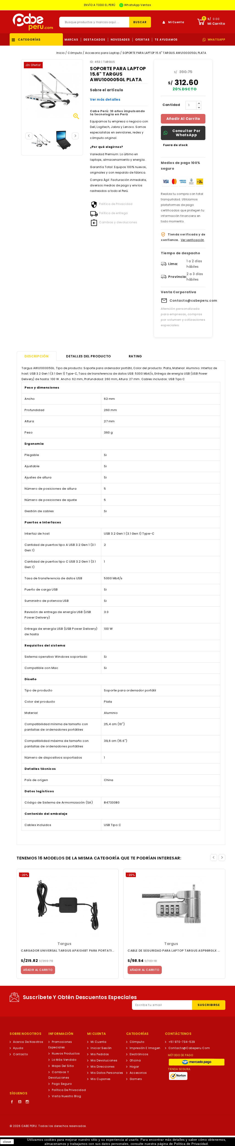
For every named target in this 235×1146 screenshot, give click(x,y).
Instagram (27, 1101)
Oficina (135, 1060)
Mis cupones (101, 1079)
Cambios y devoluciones (58, 1075)
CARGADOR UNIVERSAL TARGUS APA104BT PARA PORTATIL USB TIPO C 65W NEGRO (67, 950)
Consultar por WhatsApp (186, 132)
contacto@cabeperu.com (189, 1048)
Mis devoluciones (104, 1060)
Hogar (134, 1067)
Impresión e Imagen (145, 1048)
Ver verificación (192, 240)
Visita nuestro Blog (66, 1096)
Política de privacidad (69, 1090)
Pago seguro (62, 1084)
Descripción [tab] (37, 356)
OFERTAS (142, 39)
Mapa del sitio (63, 1066)
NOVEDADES (120, 39)
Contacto (20, 1054)
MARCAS (71, 39)
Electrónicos (139, 1054)
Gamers (136, 1079)
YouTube (19, 1101)
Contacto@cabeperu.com (193, 300)
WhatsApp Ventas (137, 5)
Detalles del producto (88, 356)
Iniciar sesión (101, 1048)
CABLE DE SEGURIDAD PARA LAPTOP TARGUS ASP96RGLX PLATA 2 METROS (174, 950)
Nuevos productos (66, 1053)
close (7, 1141)
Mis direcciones (103, 1067)
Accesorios (138, 1073)
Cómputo (137, 1042)
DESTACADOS (94, 39)
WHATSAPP (216, 39)
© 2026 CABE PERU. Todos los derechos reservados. (48, 1126)
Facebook (12, 1101)
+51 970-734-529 (181, 1042)
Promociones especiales (60, 1044)
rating (135, 356)
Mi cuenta (98, 1042)
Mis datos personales (107, 1073)
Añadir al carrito (183, 118)
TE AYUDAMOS (166, 39)
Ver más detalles (105, 99)
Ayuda (18, 1048)
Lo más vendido (64, 1060)
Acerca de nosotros (28, 1042)
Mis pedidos (100, 1054)
